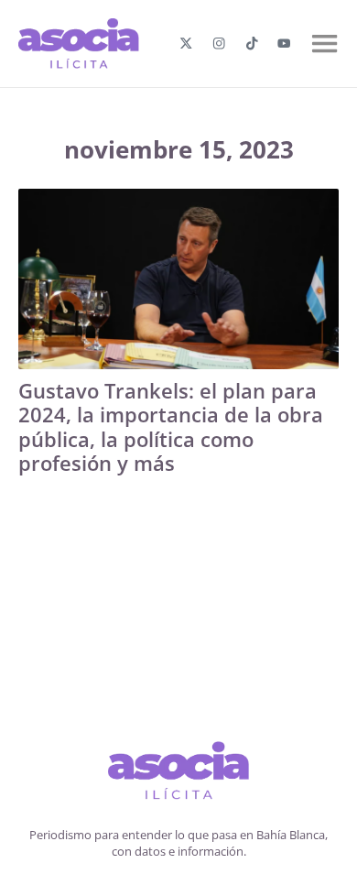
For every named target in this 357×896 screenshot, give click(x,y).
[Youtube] (284, 43)
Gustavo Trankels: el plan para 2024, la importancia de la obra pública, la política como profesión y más (170, 426)
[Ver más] (178, 279)
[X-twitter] (186, 43)
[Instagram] (219, 43)
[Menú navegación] (324, 43)
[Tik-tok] (252, 43)
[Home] (178, 773)
